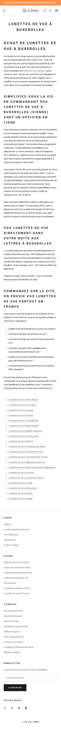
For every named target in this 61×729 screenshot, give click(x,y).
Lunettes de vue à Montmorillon (23, 426)
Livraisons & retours (13, 642)
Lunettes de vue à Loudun (20, 410)
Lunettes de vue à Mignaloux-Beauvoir (26, 462)
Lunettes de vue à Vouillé (20, 483)
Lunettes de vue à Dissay (20, 493)
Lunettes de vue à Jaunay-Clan (23, 436)
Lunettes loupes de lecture (16, 529)
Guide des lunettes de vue (16, 578)
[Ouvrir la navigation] (4, 10)
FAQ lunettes (10, 583)
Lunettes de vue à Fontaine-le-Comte (26, 478)
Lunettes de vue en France (16, 593)
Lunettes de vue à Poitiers (20, 415)
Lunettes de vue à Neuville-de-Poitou (25, 451)
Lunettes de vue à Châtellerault (23, 420)
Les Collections (11, 534)
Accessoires (9, 540)
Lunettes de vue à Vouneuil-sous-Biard (27, 446)
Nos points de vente (13, 611)
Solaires (7, 524)
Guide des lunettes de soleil (17, 567)
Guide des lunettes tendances (18, 572)
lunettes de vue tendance (35, 70)
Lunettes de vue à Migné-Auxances (25, 431)
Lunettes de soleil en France (17, 588)
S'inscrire (15, 688)
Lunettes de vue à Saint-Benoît (23, 399)
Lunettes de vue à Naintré (20, 441)
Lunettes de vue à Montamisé (22, 488)
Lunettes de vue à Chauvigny (22, 405)
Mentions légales (12, 652)
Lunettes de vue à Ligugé (20, 498)
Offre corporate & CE (14, 637)
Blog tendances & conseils (16, 562)
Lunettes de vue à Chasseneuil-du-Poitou (28, 457)
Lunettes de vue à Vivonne (21, 472)
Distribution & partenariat (16, 626)
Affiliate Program (12, 631)
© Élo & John (30, 722)
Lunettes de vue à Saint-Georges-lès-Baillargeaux (32, 467)
